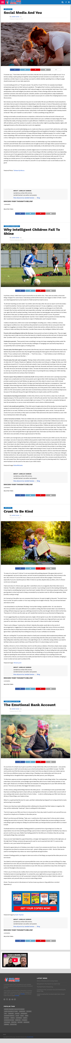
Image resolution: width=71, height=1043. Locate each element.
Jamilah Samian (15, 16)
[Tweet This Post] (25, 69)
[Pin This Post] (35, 69)
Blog (38, 198)
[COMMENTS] (56, 69)
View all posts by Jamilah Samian (24, 198)
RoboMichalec (18, 465)
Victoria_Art (17, 663)
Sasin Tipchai (19, 914)
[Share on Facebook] (15, 69)
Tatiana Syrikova (19, 170)
